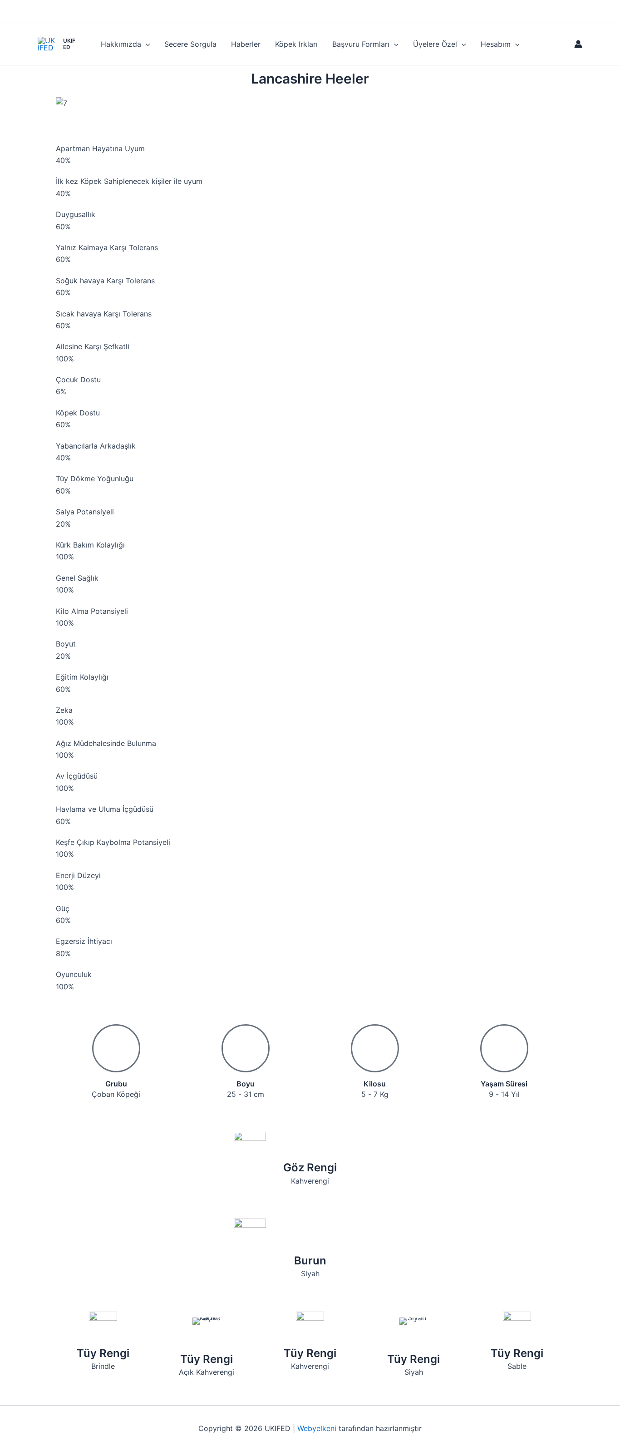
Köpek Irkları (296, 44)
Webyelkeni (316, 1428)
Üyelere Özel (435, 44)
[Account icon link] (578, 44)
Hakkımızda (121, 44)
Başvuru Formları (360, 44)
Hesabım (496, 44)
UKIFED (69, 43)
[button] (145, 44)
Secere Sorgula (190, 44)
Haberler (246, 44)
